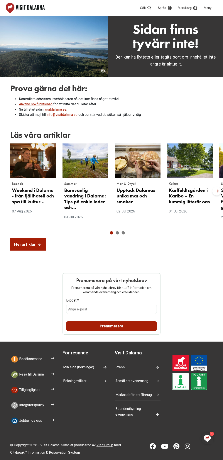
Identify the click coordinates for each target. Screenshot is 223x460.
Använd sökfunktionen (35, 104)
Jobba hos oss (30, 420)
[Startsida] (25, 8)
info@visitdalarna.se (62, 115)
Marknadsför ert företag (133, 395)
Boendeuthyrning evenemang (128, 411)
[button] (111, 232)
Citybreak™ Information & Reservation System (45, 452)
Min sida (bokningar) (78, 367)
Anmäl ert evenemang (131, 381)
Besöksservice (30, 359)
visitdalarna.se (55, 109)
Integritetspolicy (31, 405)
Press (120, 367)
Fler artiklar (25, 244)
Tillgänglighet (29, 390)
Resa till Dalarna (31, 374)
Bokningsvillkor (74, 381)
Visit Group (104, 445)
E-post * (72, 300)
